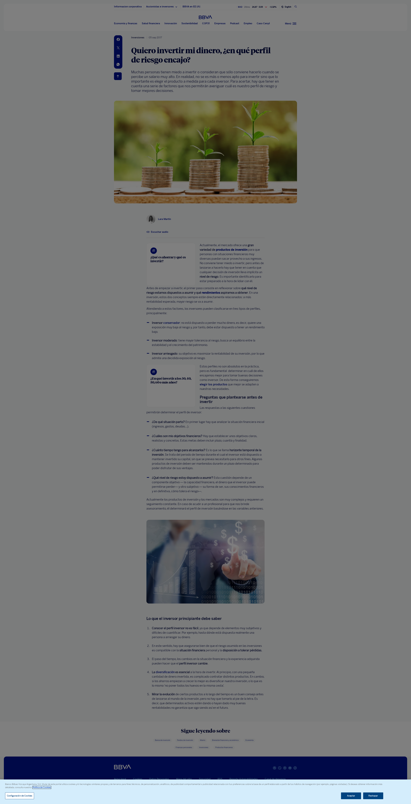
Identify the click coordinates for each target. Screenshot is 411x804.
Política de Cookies (42, 787)
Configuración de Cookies (19, 796)
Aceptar (351, 796)
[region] (205, 791)
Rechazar (373, 796)
